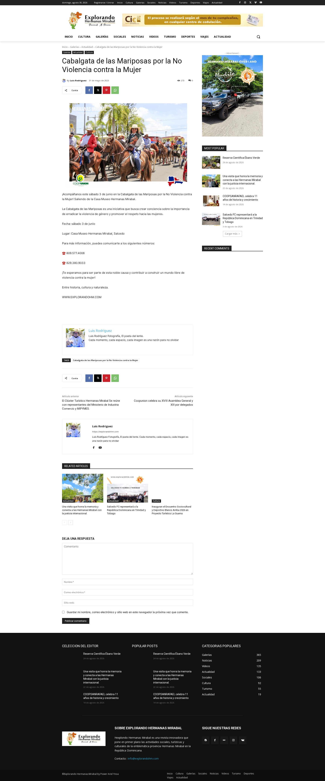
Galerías (74, 47)
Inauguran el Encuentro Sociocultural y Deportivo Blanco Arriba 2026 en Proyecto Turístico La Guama (171, 510)
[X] (250, 3)
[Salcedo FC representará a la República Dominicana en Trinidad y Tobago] (127, 488)
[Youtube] (261, 3)
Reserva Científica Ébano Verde (241, 157)
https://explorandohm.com (105, 431)
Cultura (89, 52)
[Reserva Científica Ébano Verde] (211, 162)
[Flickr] (224, 740)
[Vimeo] (255, 3)
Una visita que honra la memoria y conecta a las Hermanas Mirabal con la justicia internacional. (82, 510)
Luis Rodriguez (78, 80)
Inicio (65, 47)
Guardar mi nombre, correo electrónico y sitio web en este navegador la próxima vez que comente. (127, 612)
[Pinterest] (106, 90)
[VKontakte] (242, 740)
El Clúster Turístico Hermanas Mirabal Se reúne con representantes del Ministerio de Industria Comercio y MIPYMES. (91, 404)
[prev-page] (64, 522)
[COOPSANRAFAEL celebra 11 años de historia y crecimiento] (211, 200)
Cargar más (231, 233)
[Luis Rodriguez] (64, 80)
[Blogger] (205, 740)
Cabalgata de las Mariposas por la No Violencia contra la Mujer (105, 360)
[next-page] (70, 522)
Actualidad (87, 47)
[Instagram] (245, 3)
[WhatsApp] (115, 90)
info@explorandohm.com (143, 758)
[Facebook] (240, 3)
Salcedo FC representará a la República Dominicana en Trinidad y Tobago (126, 510)
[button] (258, 36)
